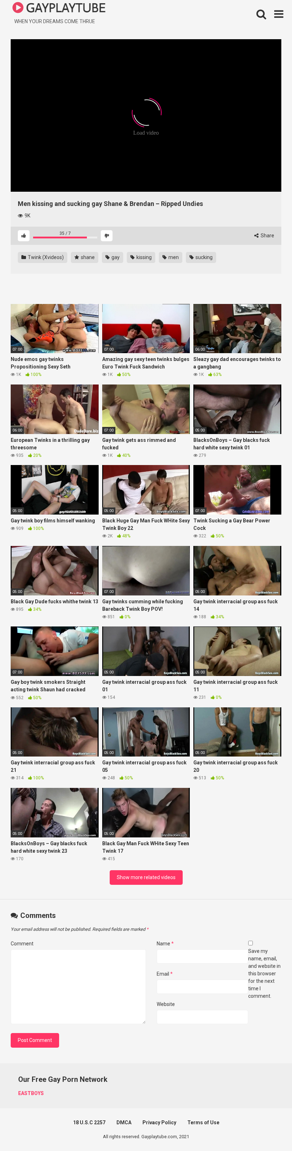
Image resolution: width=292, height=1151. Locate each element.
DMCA (123, 1122)
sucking (203, 257)
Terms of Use (203, 1122)
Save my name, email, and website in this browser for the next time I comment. (264, 973)
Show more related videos (146, 877)
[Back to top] (268, 1129)
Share (267, 235)
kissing (143, 257)
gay (115, 257)
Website (166, 1004)
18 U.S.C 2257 (89, 1122)
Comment (22, 943)
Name (165, 943)
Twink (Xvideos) (45, 257)
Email (165, 974)
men (173, 257)
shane (87, 257)
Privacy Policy (159, 1122)
